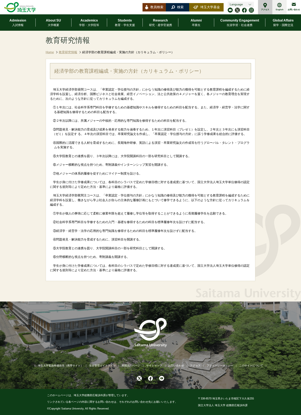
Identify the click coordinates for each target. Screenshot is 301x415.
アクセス (265, 9)
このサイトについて (251, 365)
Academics (89, 23)
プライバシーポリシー (220, 365)
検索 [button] (180, 7)
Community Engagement (239, 23)
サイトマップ (154, 365)
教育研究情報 (68, 52)
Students (125, 23)
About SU (53, 23)
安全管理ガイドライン (102, 365)
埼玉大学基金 (210, 7)
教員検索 (156, 7)
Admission (17, 23)
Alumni (196, 23)
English (279, 9)
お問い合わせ (294, 9)
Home (50, 52)
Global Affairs (283, 23)
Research (160, 23)
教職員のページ (131, 365)
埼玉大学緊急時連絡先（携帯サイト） (60, 365)
